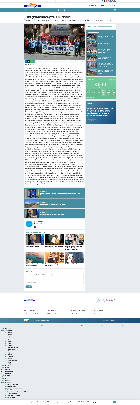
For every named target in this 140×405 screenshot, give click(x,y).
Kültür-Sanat (11, 349)
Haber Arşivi (99, 314)
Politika (38, 10)
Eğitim (59, 10)
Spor (43, 10)
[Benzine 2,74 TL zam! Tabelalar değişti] (54, 239)
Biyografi (8, 375)
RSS (27, 320)
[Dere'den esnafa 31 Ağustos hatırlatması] (54, 257)
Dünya (9, 354)
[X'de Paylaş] (28, 61)
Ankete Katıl (91, 121)
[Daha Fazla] (34, 61)
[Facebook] (98, 300)
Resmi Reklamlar (72, 10)
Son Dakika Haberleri (77, 314)
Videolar (102, 5)
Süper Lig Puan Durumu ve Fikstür (18, 391)
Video (7, 367)
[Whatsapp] (114, 300)
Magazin (10, 351)
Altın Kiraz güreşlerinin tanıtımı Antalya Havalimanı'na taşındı (54, 402)
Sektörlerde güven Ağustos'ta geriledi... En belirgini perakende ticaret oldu (73, 248)
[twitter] (41, 325)
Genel (9, 341)
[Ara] (115, 5)
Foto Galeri (92, 5)
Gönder (29, 287)
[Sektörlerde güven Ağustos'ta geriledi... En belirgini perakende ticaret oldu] (74, 239)
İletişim (9, 364)
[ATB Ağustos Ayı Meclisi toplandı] (35, 239)
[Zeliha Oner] (29, 224)
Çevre (54, 10)
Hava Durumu (52, 310)
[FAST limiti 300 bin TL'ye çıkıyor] (74, 257)
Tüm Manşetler (53, 314)
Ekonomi (48, 10)
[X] (101, 300)
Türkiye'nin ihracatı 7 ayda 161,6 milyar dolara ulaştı (35, 264)
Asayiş (33, 10)
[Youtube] (112, 300)
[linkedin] (121, 325)
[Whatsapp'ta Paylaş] (31, 61)
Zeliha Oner (38, 223)
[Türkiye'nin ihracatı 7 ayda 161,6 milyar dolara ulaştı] (35, 257)
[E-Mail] (35, 226)
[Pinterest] (104, 300)
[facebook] (21, 325)
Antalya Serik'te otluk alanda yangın (87, 402)
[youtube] (81, 325)
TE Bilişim (113, 320)
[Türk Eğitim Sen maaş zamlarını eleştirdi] (54, 42)
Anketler (8, 377)
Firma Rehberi (9, 371)
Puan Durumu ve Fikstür (32, 314)
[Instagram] (106, 300)
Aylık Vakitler (91, 97)
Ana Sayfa (8, 328)
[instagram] (61, 325)
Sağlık (64, 10)
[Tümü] (113, 26)
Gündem (26, 10)
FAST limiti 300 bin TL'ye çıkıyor (74, 264)
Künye (9, 362)
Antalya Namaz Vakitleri (79, 310)
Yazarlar (110, 5)
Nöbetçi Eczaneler (30, 310)
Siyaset (9, 358)
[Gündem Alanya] (32, 5)
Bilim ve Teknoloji (12, 347)
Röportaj (8, 373)
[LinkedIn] (109, 300)
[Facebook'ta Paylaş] (26, 61)
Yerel (9, 343)
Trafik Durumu (99, 310)
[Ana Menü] (115, 10)
